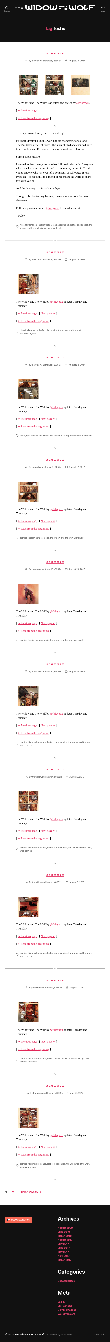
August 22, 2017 (77, 364)
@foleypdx (82, 103)
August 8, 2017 (76, 776)
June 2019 (64, 1231)
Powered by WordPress (60, 1334)
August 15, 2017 (77, 569)
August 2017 (65, 1239)
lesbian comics (35, 537)
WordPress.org (66, 1313)
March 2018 (65, 1235)
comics (23, 537)
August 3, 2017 (76, 882)
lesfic (72, 224)
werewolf (52, 228)
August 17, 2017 (77, 467)
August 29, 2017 (77, 60)
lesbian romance (61, 224)
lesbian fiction (45, 224)
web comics (26, 745)
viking (66, 435)
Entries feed (65, 1305)
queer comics (60, 742)
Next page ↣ (48, 313)
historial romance (28, 224)
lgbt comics (82, 224)
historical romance (29, 330)
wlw (60, 228)
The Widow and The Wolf (29, 1334)
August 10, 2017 (77, 671)
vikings (43, 228)
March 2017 (64, 1260)
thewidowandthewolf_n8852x (46, 60)
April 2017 (63, 1256)
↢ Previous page (27, 110)
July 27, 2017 (76, 1093)
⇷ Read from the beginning (33, 118)
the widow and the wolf (69, 330)
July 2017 (63, 1243)
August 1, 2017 (77, 987)
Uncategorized (55, 53)
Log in (61, 1301)
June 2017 (64, 1247)
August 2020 (65, 1227)
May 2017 (63, 1251)
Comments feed (67, 1309)
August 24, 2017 (77, 259)
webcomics (25, 333)
